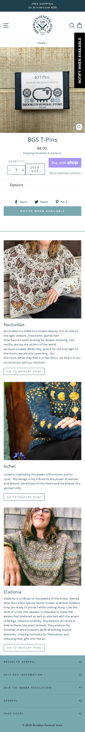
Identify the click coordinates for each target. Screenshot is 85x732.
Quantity (16, 161)
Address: (11, 700)
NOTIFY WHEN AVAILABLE (42, 211)
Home (41, 43)
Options (16, 185)
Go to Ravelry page (24, 371)
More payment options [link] (65, 173)
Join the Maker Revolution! (28, 687)
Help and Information (23, 674)
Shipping (28, 153)
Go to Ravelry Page (24, 647)
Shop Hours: (14, 713)
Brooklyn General (20, 661)
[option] (42, 5)
